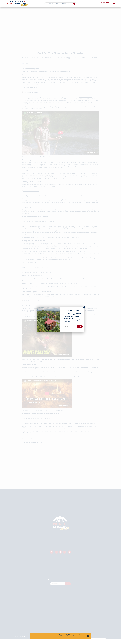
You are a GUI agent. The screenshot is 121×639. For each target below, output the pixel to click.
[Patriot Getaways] (17, 3)
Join (80, 326)
